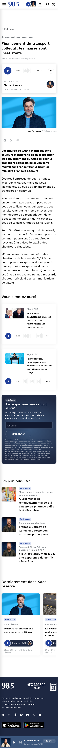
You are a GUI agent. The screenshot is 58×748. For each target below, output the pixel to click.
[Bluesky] (21, 715)
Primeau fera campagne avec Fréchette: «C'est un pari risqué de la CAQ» (39, 365)
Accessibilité (27, 701)
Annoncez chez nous (11, 707)
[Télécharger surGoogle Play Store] (34, 725)
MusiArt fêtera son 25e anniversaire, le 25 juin (18, 630)
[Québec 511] (53, 689)
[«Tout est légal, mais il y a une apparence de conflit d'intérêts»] (9, 549)
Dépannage (39, 698)
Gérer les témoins (10, 701)
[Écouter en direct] (28, 4)
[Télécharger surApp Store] (11, 725)
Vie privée (27, 698)
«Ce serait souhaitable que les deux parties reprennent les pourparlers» (39, 320)
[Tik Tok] (15, 715)
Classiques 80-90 (33, 740)
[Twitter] (11, 140)
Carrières (31, 704)
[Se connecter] (54, 4)
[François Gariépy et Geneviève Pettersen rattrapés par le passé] (9, 524)
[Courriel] (18, 140)
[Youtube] (40, 715)
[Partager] (51, 71)
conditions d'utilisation (23, 459)
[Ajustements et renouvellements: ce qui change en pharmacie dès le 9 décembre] (9, 494)
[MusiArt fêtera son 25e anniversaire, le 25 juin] (21, 604)
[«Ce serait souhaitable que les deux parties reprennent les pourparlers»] (14, 313)
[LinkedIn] (27, 715)
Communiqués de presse (13, 704)
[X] (33, 715)
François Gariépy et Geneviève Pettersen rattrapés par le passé (34, 530)
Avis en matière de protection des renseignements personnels (23, 450)
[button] (14, 742)
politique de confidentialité (38, 457)
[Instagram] (9, 715)
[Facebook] (5, 140)
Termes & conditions (11, 698)
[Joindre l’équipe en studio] (40, 4)
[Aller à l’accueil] (13, 5)
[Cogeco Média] (36, 688)
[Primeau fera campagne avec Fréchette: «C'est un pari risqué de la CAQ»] (14, 358)
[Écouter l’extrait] (7, 70)
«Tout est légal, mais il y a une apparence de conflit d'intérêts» (37, 557)
